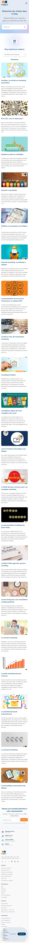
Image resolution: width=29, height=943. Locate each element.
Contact (3, 924)
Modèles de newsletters (7, 874)
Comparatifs (4, 897)
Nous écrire (4, 907)
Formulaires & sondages (7, 880)
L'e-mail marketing (5, 895)
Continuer (21, 934)
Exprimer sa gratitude (9, 190)
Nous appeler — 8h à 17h (7, 910)
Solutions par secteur (6, 868)
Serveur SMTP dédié (6, 876)
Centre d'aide (4, 903)
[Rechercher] (24, 27)
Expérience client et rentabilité (12, 154)
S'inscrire (24, 820)
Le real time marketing (9, 750)
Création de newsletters (7, 872)
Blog (2, 887)
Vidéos (2, 893)
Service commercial (5, 922)
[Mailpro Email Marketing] (3, 853)
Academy (3, 889)
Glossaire (3, 891)
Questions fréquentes (6, 905)
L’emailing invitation (8, 375)
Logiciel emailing (5, 870)
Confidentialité (13, 934)
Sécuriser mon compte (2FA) (8, 912)
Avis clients (4, 926)
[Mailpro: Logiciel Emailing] (4, 3)
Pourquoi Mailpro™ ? (6, 918)
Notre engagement (5, 920)
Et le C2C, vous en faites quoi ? (12, 119)
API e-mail (3, 878)
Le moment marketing (9, 638)
